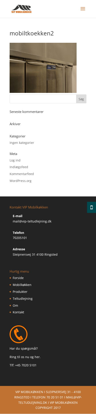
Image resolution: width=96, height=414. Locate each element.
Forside (18, 278)
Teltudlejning (23, 298)
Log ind (15, 160)
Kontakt (18, 312)
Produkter (20, 292)
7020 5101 (29, 365)
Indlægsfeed (19, 167)
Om (15, 305)
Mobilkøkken (22, 285)
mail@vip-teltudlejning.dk (32, 221)
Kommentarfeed (22, 174)
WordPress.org (20, 181)
